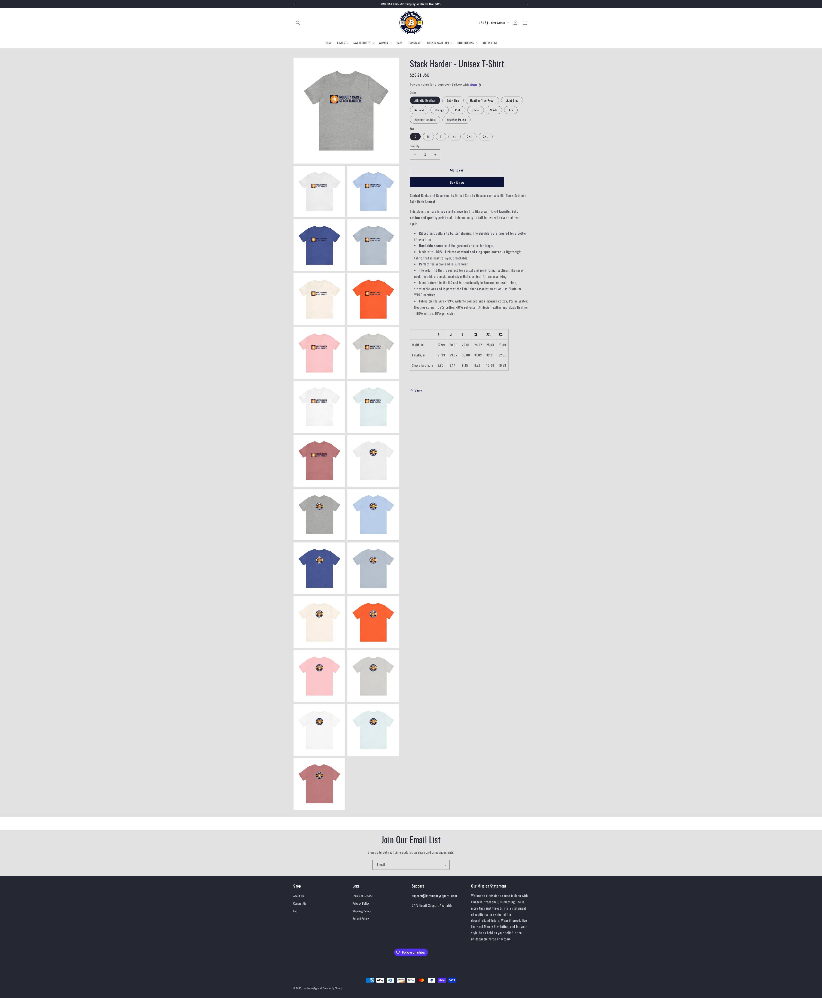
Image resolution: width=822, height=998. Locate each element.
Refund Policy (361, 918)
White (493, 110)
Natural (419, 110)
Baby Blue (453, 100)
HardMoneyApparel (312, 988)
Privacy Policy (361, 903)
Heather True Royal (482, 100)
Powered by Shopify (333, 988)
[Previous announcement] (294, 4)
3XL (485, 136)
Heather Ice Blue (425, 119)
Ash (511, 110)
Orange (439, 110)
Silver (475, 110)
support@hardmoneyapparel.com (434, 895)
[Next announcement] (527, 4)
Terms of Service (363, 896)
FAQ (295, 911)
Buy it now (457, 182)
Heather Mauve (456, 119)
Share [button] (418, 390)
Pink (458, 110)
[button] (298, 22)
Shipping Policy (362, 911)
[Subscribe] (444, 865)
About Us (298, 896)
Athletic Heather (425, 100)
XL (454, 136)
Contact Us (299, 903)
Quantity (414, 146)
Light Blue (512, 100)
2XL (469, 136)
